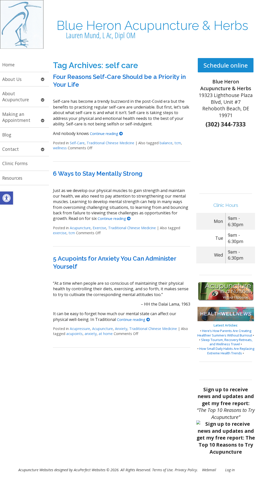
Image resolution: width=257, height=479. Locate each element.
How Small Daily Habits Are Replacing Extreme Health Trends (226, 350)
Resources (12, 178)
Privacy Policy (186, 469)
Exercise (99, 227)
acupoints (74, 333)
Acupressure (80, 328)
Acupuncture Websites (35, 469)
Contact (10, 149)
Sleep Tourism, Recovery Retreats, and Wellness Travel (226, 342)
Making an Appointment (16, 117)
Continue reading (104, 133)
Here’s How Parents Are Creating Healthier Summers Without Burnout (224, 333)
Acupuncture (80, 227)
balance (166, 142)
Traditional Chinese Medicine (110, 142)
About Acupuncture (15, 96)
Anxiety (121, 328)
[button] (6, 198)
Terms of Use (162, 469)
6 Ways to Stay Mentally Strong (97, 173)
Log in (230, 469)
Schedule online (226, 65)
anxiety (91, 333)
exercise (60, 232)
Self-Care (77, 142)
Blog (6, 135)
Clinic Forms (15, 163)
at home (106, 333)
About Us (12, 79)
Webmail (209, 469)
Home (8, 65)
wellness (60, 148)
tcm (177, 142)
